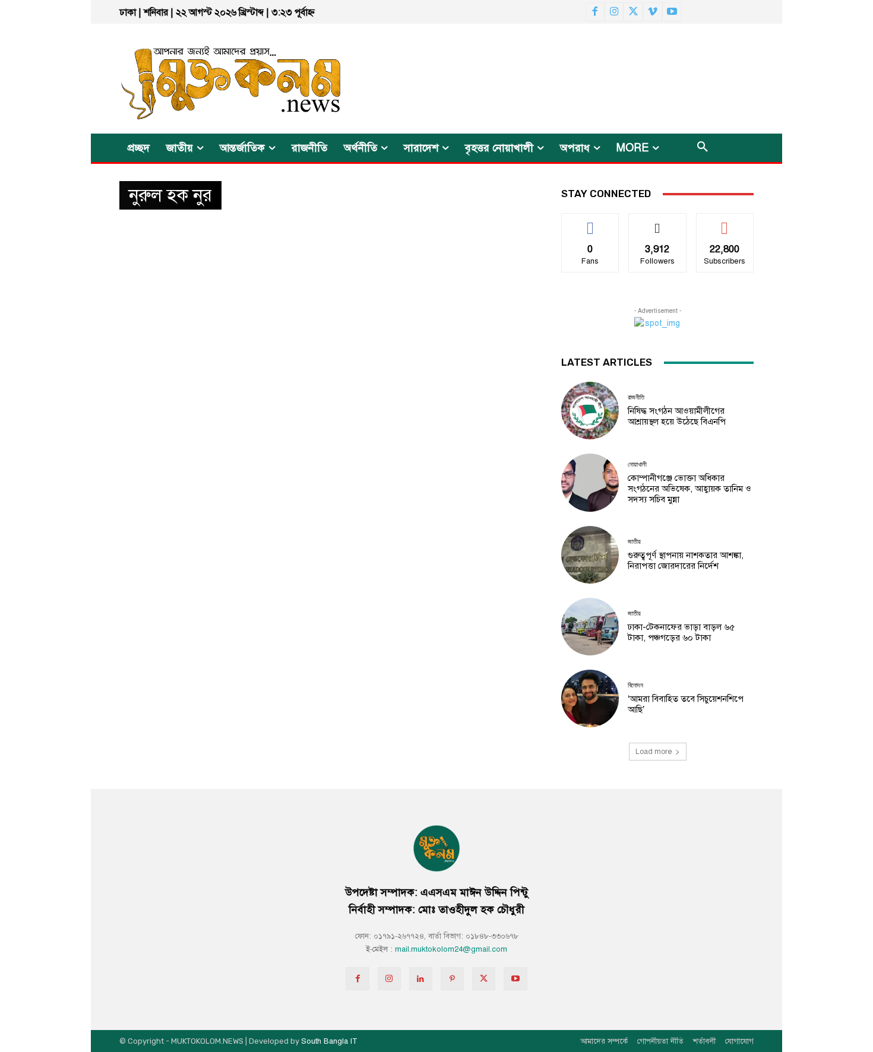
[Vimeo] (652, 11)
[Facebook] (595, 11)
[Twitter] (633, 11)
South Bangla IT (329, 1041)
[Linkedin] (420, 978)
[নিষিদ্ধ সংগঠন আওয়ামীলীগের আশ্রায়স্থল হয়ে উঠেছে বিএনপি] (590, 410)
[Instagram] (614, 11)
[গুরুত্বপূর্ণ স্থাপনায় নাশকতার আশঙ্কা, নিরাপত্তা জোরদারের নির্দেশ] (590, 555)
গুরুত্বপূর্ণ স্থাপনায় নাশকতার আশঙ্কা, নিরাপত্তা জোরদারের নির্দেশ (686, 560)
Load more (653, 751)
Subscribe (725, 222)
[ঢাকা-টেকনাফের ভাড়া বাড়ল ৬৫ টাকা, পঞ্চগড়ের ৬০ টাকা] (590, 626)
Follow (657, 222)
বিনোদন (635, 685)
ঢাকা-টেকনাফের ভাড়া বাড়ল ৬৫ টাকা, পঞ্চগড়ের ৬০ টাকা (681, 632)
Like (590, 222)
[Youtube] (671, 11)
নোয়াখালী (637, 464)
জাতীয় (634, 541)
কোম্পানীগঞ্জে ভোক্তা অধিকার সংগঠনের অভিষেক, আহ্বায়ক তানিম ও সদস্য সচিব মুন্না (689, 489)
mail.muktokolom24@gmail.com (451, 949)
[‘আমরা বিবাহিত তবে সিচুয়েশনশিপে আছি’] (590, 698)
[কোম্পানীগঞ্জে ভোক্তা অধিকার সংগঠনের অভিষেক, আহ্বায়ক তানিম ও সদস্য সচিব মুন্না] (590, 482)
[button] (702, 148)
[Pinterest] (452, 978)
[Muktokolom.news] (209, 79)
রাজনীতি (636, 397)
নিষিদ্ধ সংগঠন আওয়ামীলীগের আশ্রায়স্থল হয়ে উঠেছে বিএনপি (677, 416)
